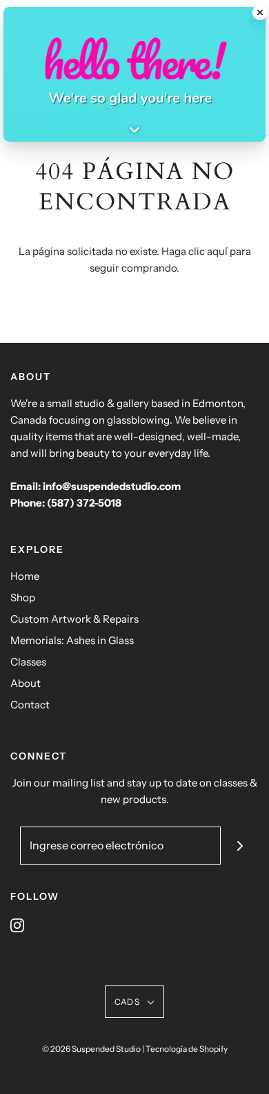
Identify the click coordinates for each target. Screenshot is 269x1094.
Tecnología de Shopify (187, 1049)
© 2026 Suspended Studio (91, 1049)
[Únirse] (240, 846)
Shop (22, 597)
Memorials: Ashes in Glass (72, 640)
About (25, 683)
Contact (30, 704)
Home (24, 576)
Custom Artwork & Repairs (74, 618)
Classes (28, 661)
